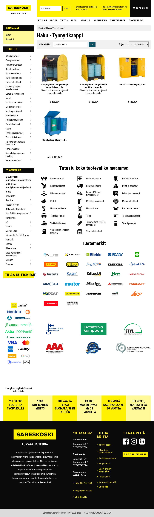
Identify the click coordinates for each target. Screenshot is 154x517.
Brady (8, 191)
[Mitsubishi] (115, 284)
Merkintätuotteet (13, 106)
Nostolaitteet (12, 115)
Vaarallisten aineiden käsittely (15, 155)
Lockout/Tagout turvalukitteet (13, 88)
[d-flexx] (72, 264)
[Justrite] (51, 274)
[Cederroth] (137, 255)
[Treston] (51, 303)
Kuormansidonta (13, 73)
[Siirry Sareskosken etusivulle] (18, 8)
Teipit (8, 128)
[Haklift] (137, 264)
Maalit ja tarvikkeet (14, 102)
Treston (9, 264)
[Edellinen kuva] (43, 68)
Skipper (9, 259)
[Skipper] (115, 294)
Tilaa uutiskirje (19, 275)
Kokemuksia (100, 20)
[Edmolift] (94, 264)
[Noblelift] (137, 284)
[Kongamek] (115, 274)
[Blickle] (94, 255)
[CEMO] (51, 264)
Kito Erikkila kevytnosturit (17, 213)
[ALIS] (51, 255)
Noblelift (10, 239)
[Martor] (72, 284)
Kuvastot (10, 39)
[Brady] (115, 255)
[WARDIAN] (72, 303)
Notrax (9, 244)
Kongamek (10, 217)
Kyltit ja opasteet (14, 77)
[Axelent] (72, 255)
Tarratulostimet (13, 124)
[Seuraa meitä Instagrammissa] (134, 442)
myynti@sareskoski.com (86, 7)
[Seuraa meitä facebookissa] (126, 442)
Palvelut (85, 20)
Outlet (8, 35)
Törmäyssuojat (12, 149)
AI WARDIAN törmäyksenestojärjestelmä (17, 179)
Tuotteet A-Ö (136, 20)
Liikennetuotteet (13, 82)
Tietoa (64, 20)
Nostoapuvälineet (14, 111)
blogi (74, 20)
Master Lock (11, 230)
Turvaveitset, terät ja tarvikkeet (15, 143)
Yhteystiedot (117, 20)
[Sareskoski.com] (34, 439)
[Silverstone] (94, 294)
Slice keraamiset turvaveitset (13, 254)
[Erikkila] (115, 264)
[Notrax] (51, 294)
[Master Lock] (94, 284)
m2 (7, 222)
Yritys (53, 20)
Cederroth (10, 196)
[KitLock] (94, 274)
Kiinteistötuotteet (14, 64)
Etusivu (42, 20)
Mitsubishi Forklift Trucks (17, 235)
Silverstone (11, 248)
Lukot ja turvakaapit (15, 93)
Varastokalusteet (13, 160)
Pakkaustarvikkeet (14, 119)
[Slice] (137, 294)
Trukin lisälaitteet (13, 137)
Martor (9, 226)
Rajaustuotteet (12, 56)
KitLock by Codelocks (16, 209)
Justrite (9, 200)
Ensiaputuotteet (13, 60)
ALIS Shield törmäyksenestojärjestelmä (17, 186)
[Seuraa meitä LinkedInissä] (142, 442)
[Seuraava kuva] (66, 68)
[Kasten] (72, 274)
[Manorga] (51, 284)
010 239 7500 (81, 10)
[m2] (137, 274)
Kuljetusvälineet (13, 69)
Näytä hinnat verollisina (112, 10)
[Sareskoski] (72, 294)
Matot (8, 98)
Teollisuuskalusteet (14, 133)
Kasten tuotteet (13, 204)
